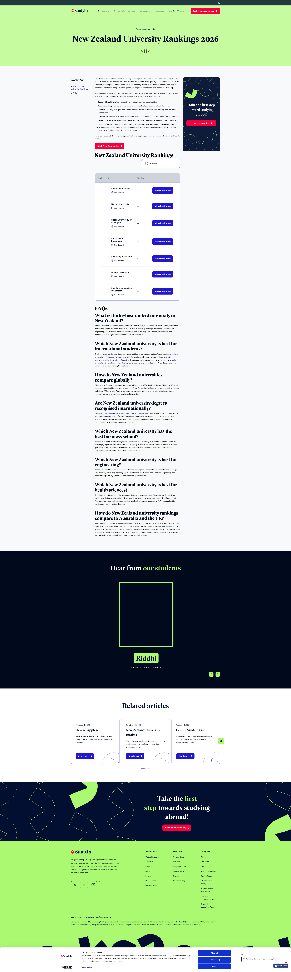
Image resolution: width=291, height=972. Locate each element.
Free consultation (200, 123)
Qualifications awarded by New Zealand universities (119, 413)
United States (151, 885)
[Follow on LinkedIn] (74, 884)
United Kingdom (152, 857)
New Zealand (151, 881)
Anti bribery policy (208, 871)
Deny (214, 966)
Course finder (119, 11)
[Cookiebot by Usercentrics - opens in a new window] (67, 967)
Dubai (148, 871)
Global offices (206, 866)
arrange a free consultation (157, 136)
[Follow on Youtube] (93, 884)
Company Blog (179, 881)
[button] (218, 674)
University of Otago (118, 360)
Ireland (148, 876)
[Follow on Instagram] (102, 884)
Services (131, 11)
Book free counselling (203, 11)
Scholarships (178, 871)
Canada (149, 866)
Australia (149, 862)
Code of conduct (208, 876)
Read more (83, 756)
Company (181, 11)
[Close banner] (235, 951)
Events (172, 11)
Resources (159, 11)
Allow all (214, 953)
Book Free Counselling (109, 146)
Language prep (146, 11)
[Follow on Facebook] (84, 884)
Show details (87, 967)
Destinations (103, 11)
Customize (213, 960)
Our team (205, 862)
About (203, 857)
